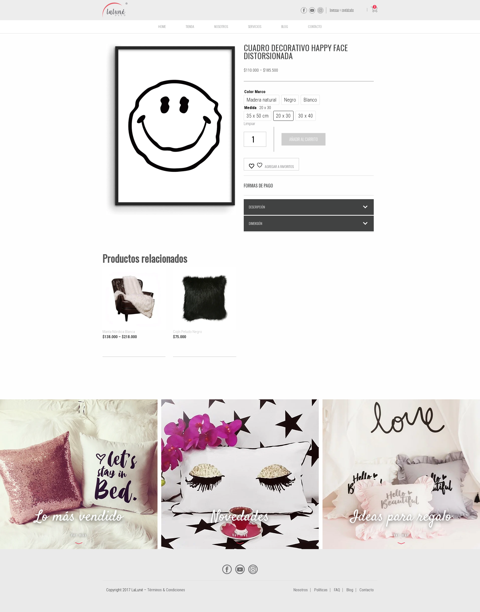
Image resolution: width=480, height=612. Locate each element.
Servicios (254, 26)
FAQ (337, 590)
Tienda (190, 26)
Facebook (304, 10)
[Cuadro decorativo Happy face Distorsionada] (171, 211)
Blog (284, 26)
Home (162, 26)
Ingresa (334, 9)
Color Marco (255, 91)
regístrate (348, 9)
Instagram (320, 10)
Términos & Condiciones (166, 590)
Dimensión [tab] (255, 223)
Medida (257, 107)
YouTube (312, 10)
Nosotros (221, 26)
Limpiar (249, 123)
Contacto (315, 26)
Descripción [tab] (257, 206)
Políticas (321, 590)
